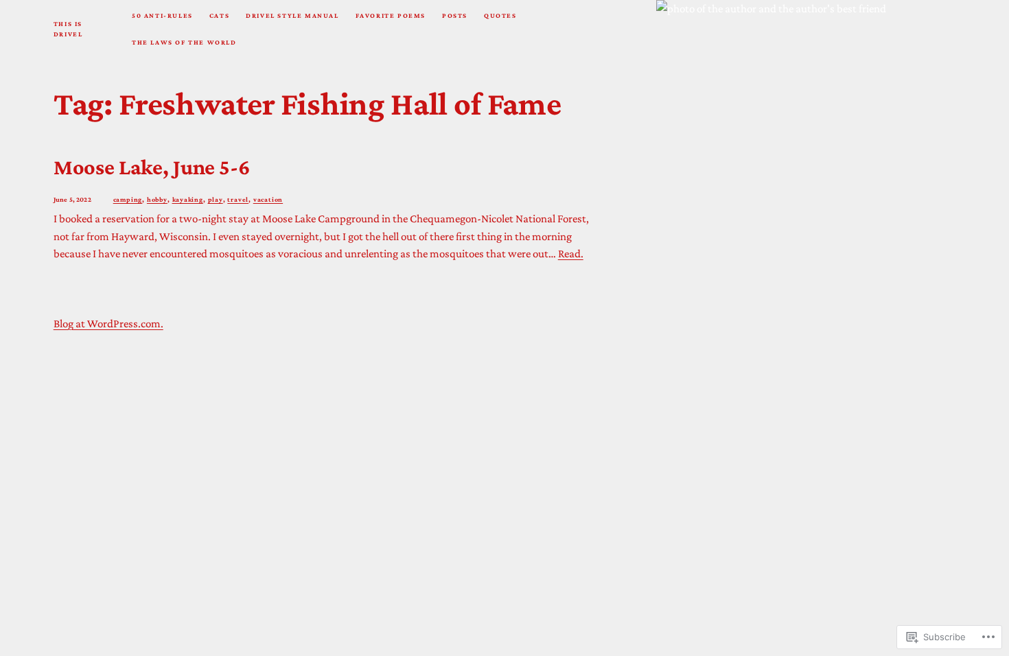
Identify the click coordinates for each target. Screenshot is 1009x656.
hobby (157, 199)
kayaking (187, 199)
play (215, 199)
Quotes (500, 15)
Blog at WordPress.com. (108, 323)
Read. (570, 253)
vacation (268, 199)
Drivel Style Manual (292, 15)
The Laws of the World (184, 42)
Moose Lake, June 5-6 (152, 166)
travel (237, 199)
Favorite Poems (391, 15)
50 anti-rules (162, 15)
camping (128, 199)
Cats (219, 15)
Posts (454, 15)
